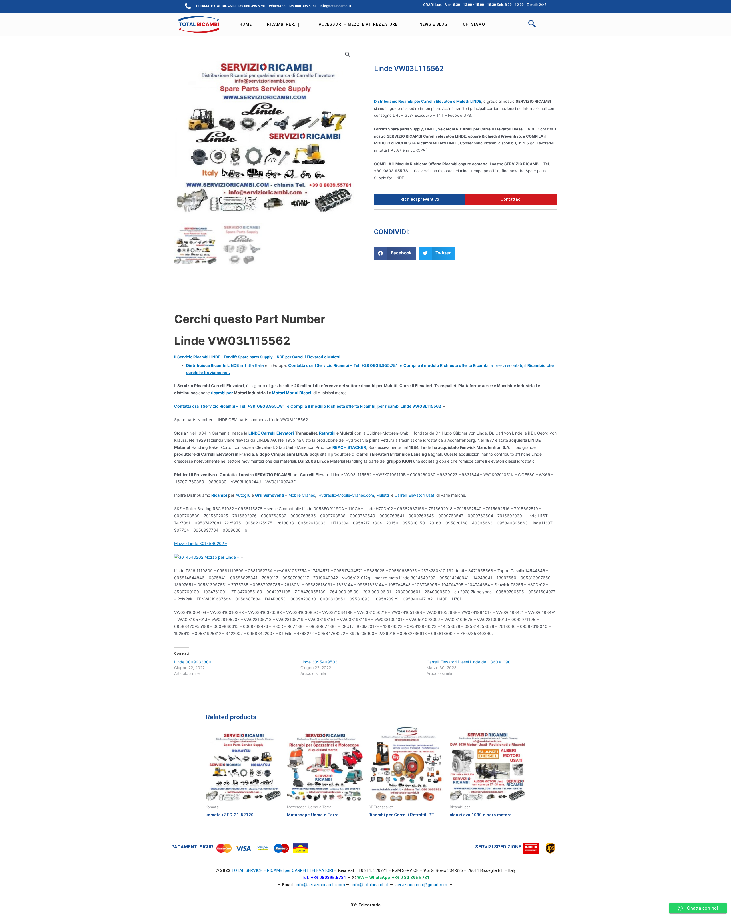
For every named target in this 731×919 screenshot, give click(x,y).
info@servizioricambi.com (320, 884)
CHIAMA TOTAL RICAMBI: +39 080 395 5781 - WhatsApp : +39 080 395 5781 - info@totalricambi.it (273, 6)
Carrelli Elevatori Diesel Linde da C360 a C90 (469, 661)
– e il (308, 406)
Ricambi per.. (282, 24)
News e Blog (433, 24)
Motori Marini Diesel (291, 392)
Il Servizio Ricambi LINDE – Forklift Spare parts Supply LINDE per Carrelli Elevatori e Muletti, (258, 357)
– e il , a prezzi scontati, (405, 365)
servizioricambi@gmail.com (421, 884)
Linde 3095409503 (319, 661)
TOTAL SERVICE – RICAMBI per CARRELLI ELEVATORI (283, 870)
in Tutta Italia (225, 365)
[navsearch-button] (532, 24)
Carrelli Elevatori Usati (415, 495)
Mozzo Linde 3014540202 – (200, 543)
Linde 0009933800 (192, 661)
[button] (395, 253)
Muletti (382, 495)
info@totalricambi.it (370, 884)
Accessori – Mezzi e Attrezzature (358, 24)
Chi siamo (474, 24)
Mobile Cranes (301, 495)
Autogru (244, 495)
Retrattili (327, 433)
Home (245, 24)
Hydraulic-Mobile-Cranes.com (345, 495)
